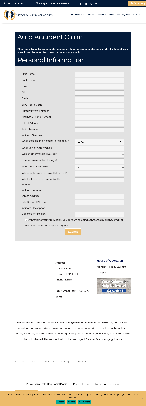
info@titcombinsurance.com (54, 3)
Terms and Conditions (107, 384)
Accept (60, 402)
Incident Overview (32, 135)
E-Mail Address (30, 123)
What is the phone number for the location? (41, 182)
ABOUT (91, 15)
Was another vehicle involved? (39, 154)
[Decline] (142, 398)
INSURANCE (76, 15)
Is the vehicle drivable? (35, 166)
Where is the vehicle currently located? (44, 173)
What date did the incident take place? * (45, 140)
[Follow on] (58, 310)
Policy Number (30, 129)
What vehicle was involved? (37, 147)
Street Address (31, 196)
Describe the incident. (34, 213)
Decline (71, 402)
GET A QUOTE (123, 15)
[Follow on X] (91, 4)
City (24, 92)
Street (25, 86)
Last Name (28, 80)
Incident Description (33, 208)
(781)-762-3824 (15, 3)
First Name (28, 74)
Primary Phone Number (35, 110)
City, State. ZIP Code (34, 202)
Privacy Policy (81, 384)
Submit (73, 231)
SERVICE (102, 15)
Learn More (84, 402)
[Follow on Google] (96, 4)
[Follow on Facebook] (81, 4)
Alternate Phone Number (36, 117)
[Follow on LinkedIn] (86, 4)
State (25, 98)
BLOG (111, 15)
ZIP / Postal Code (32, 104)
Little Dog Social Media (54, 384)
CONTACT (137, 15)
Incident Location (32, 190)
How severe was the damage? (39, 160)
